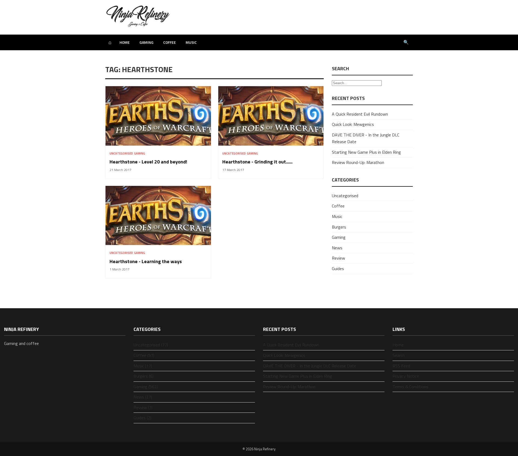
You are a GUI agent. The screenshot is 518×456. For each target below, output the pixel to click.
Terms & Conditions (410, 386)
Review (338, 258)
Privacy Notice (406, 376)
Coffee (169, 42)
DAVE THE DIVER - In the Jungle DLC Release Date (309, 366)
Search (399, 355)
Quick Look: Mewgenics (353, 124)
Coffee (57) (144, 355)
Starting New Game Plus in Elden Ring (366, 152)
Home (125, 42)
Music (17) (143, 366)
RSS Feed (401, 366)
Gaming (146, 42)
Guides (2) (142, 417)
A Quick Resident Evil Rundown (360, 114)
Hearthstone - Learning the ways (146, 261)
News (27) (143, 397)
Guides (338, 268)
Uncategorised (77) (151, 344)
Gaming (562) (146, 386)
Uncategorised (121, 153)
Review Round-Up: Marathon (358, 162)
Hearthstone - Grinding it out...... (257, 161)
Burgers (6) (144, 376)
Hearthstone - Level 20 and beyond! (148, 161)
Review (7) (143, 407)
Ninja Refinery (264, 449)
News (337, 247)
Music (191, 42)
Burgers (339, 227)
